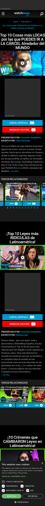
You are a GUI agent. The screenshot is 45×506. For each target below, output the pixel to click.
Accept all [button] (11, 496)
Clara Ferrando (23, 140)
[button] (7, 208)
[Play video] (22, 63)
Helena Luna (22, 335)
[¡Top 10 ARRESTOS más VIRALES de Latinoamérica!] (22, 191)
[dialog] (22, 483)
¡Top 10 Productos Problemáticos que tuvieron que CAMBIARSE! (14, 388)
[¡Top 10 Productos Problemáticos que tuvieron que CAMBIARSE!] (15, 394)
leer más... (15, 171)
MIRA (12, 204)
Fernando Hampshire (31, 137)
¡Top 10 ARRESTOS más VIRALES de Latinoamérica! (21, 184)
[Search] (42, 13)
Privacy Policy (22, 473)
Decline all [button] (33, 496)
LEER (29, 204)
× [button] (42, 463)
